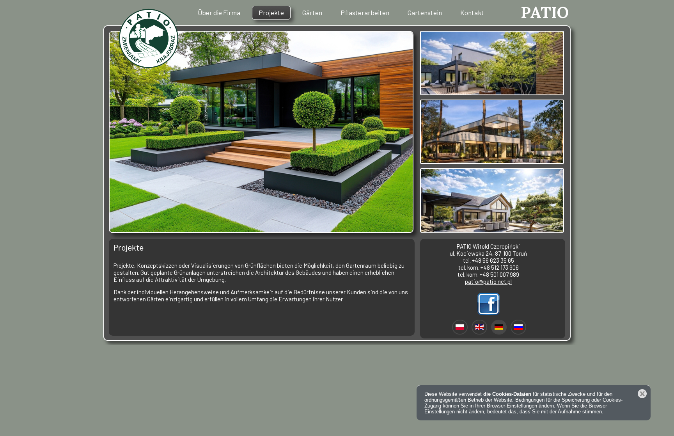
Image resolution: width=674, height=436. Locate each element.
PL (460, 327)
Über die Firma (219, 12)
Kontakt (472, 12)
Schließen (642, 393)
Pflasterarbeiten (365, 12)
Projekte (271, 12)
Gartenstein (425, 12)
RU (518, 327)
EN (479, 327)
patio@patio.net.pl (488, 281)
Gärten (312, 12)
